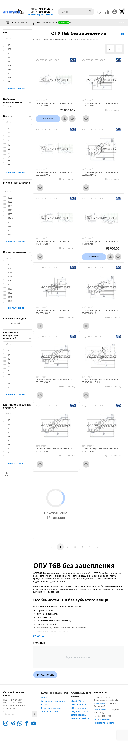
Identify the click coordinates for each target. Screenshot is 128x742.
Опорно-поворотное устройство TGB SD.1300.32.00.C (54, 381)
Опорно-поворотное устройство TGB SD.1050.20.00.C (100, 104)
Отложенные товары (51, 708)
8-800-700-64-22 (101, 703)
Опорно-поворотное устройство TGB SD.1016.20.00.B (54, 104)
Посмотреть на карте (104, 722)
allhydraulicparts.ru (80, 711)
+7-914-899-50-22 (102, 709)
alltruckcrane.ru (78, 708)
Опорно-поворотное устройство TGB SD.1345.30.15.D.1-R (100, 381)
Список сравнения (50, 711)
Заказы (44, 704)
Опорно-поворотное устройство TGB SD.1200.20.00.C (54, 311)
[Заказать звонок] (64, 118)
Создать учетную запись (53, 701)
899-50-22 (40, 11)
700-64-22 (40, 8)
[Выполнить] (34, 714)
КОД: (38, 60)
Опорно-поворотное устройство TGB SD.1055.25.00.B (54, 173)
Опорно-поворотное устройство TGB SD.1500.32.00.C (100, 450)
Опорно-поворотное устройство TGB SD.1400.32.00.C (54, 450)
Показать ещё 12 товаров (55, 515)
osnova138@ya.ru (102, 719)
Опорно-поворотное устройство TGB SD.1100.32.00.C (100, 173)
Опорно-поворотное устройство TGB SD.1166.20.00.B (100, 242)
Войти (44, 697)
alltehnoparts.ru (78, 714)
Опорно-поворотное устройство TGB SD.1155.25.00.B (54, 242)
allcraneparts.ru (78, 704)
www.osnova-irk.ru (80, 718)
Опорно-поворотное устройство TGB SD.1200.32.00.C (100, 311)
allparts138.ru (77, 701)
